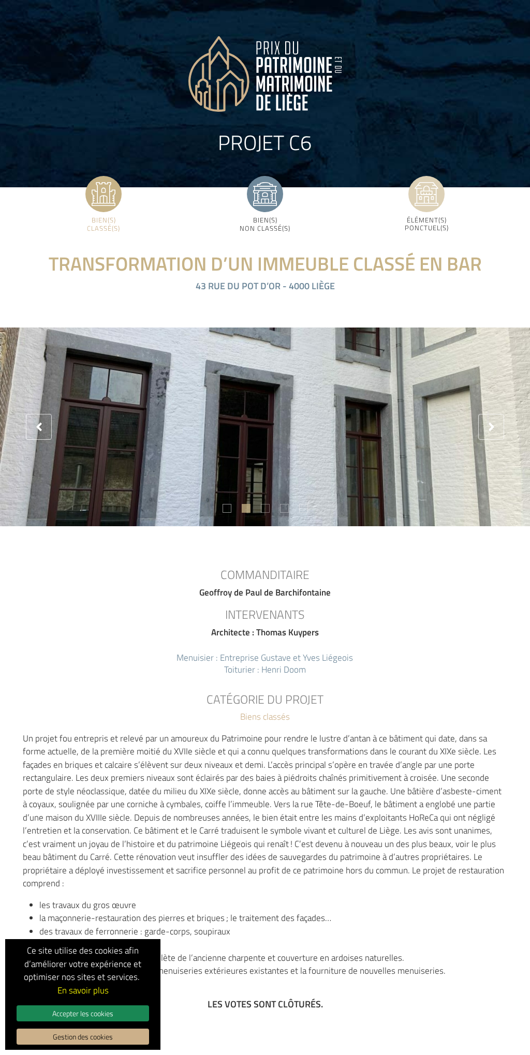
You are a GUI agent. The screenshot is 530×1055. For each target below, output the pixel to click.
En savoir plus (83, 990)
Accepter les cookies (82, 1013)
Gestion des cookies (83, 1036)
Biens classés (265, 716)
